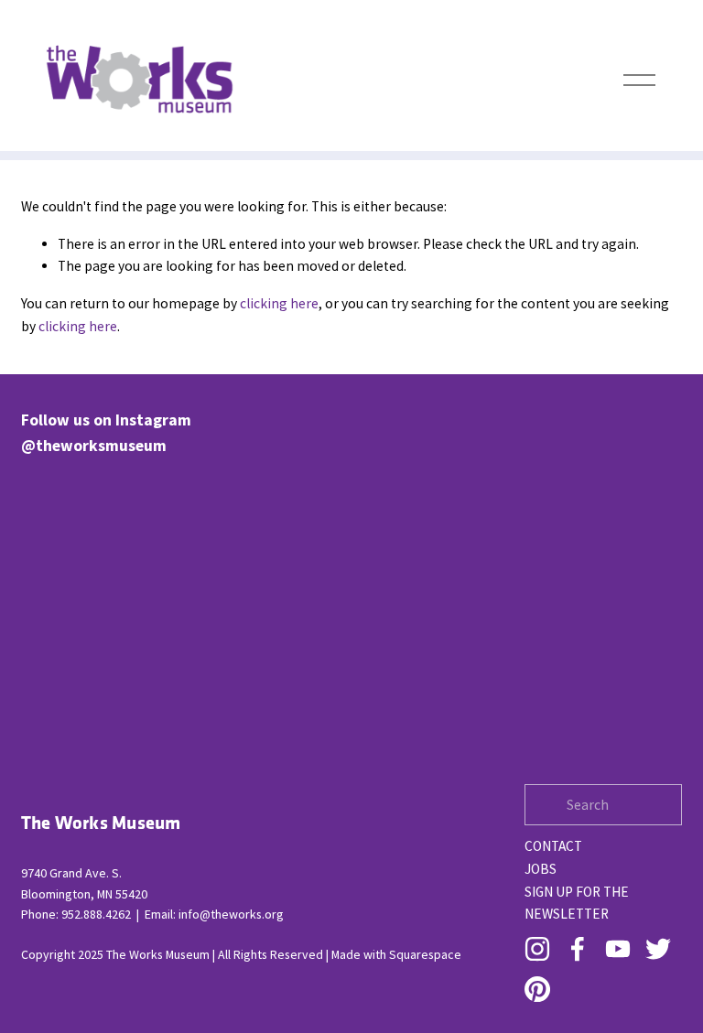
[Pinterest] (537, 989)
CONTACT (553, 846)
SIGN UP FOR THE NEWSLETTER (577, 903)
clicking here (279, 303)
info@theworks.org (231, 914)
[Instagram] (537, 949)
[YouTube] (618, 949)
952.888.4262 (96, 914)
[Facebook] (577, 949)
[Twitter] (658, 949)
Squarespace (425, 954)
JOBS (541, 868)
